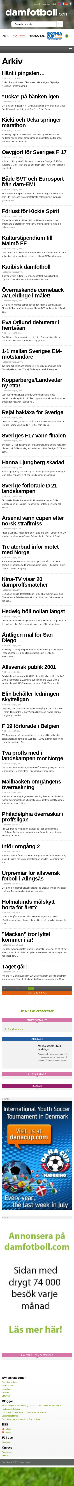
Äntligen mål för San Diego (27, 637)
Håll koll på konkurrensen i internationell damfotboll (24, 1412)
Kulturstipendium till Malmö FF (27, 241)
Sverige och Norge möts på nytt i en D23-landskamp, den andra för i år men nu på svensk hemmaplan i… (53, 1057)
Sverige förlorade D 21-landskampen (30, 488)
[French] (63, 3)
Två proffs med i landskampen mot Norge (32, 756)
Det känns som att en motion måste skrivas (21, 1419)
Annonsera (6, 1452)
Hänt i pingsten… (23, 73)
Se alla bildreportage (37, 1011)
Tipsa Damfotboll (48, 4)
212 (18, 988)
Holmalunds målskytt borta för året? (28, 905)
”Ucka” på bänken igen (30, 96)
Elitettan (5, 1392)
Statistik (5, 1455)
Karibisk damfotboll (26, 267)
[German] (66, 3)
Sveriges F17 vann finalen (34, 435)
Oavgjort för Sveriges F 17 (34, 152)
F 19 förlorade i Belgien (30, 726)
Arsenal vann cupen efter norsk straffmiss (33, 521)
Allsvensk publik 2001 (29, 667)
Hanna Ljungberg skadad (33, 462)
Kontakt (36, 4)
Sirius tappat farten (10, 1416)
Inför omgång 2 (21, 846)
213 (25, 988)
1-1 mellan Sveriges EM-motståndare (32, 354)
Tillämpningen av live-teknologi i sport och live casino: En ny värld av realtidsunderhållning (31, 1407)
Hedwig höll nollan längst (33, 611)
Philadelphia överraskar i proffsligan (32, 817)
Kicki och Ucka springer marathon (31, 122)
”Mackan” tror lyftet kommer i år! (26, 937)
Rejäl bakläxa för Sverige (32, 412)
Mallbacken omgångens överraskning (31, 784)
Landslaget (6, 1389)
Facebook (6, 1442)
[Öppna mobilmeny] (70, 49)
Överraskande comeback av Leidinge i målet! (33, 293)
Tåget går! (14, 966)
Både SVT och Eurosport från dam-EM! (33, 182)
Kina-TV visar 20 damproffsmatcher (25, 582)
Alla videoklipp (15, 1029)
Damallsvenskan (9, 1382)
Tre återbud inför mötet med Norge (30, 549)
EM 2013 (6, 1396)
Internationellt (7, 1386)
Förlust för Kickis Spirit (30, 211)
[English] (59, 3)
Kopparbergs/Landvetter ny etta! (32, 383)
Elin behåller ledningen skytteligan (30, 697)
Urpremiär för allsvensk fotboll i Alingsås (31, 876)
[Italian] (70, 3)
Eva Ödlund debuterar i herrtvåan (30, 325)
